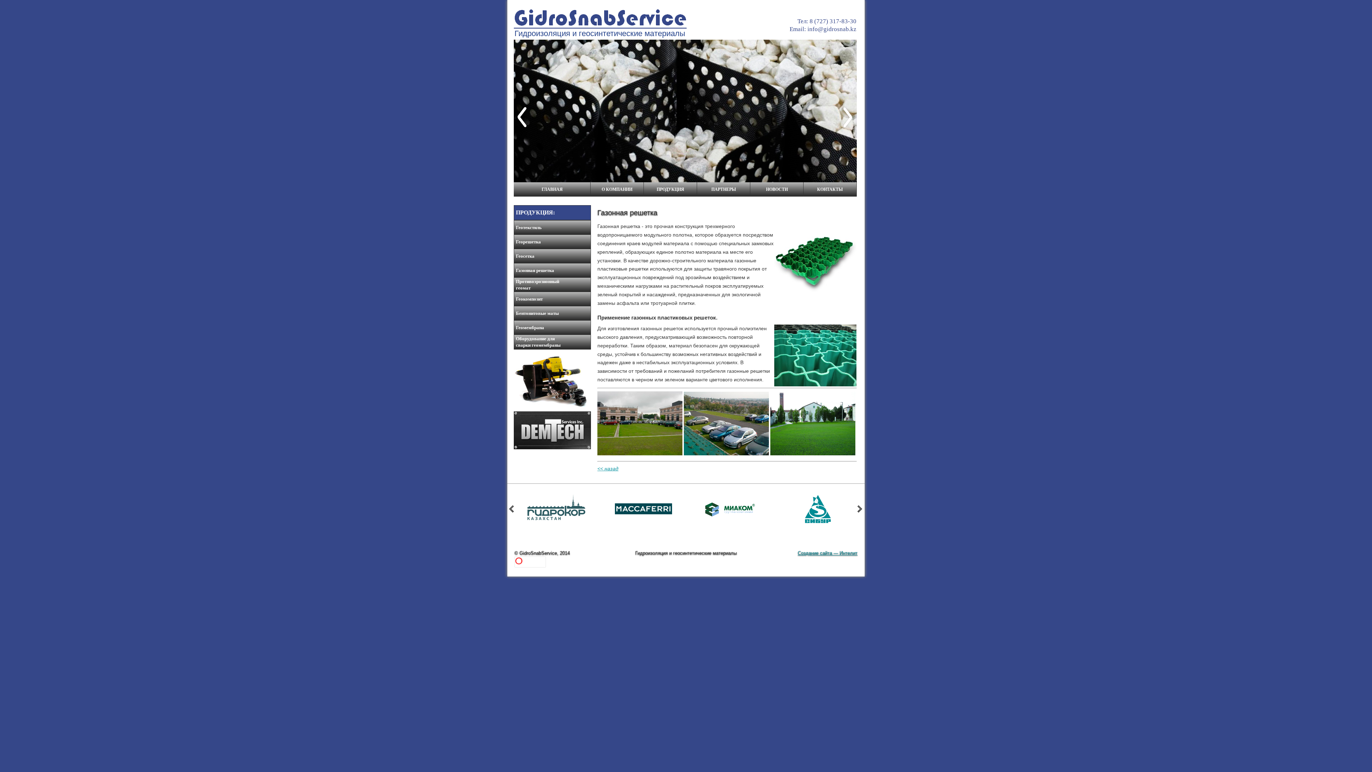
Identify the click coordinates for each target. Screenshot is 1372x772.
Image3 (556, 517)
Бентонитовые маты (537, 313)
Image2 (644, 517)
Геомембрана (530, 327)
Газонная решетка (535, 270)
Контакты (830, 189)
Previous (523, 117)
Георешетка (528, 241)
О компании (617, 189)
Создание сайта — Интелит (828, 553)
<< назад (607, 468)
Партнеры (723, 189)
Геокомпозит (529, 299)
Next (849, 117)
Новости (777, 189)
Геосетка (525, 256)
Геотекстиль (529, 227)
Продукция (670, 189)
